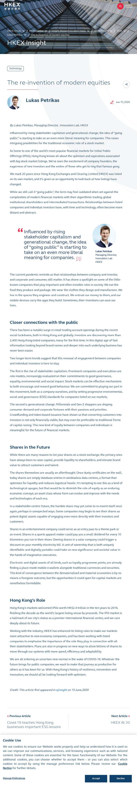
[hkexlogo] (16, 6)
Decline (121, 778)
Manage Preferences (14, 778)
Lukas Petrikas (42, 100)
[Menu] (129, 6)
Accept (96, 778)
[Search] (120, 6)
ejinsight (61, 690)
